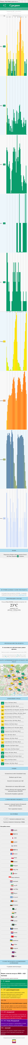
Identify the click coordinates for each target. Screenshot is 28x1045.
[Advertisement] (14, 573)
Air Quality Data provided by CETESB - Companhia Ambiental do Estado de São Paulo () (14, 594)
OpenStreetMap (19, 695)
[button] (11, 670)
